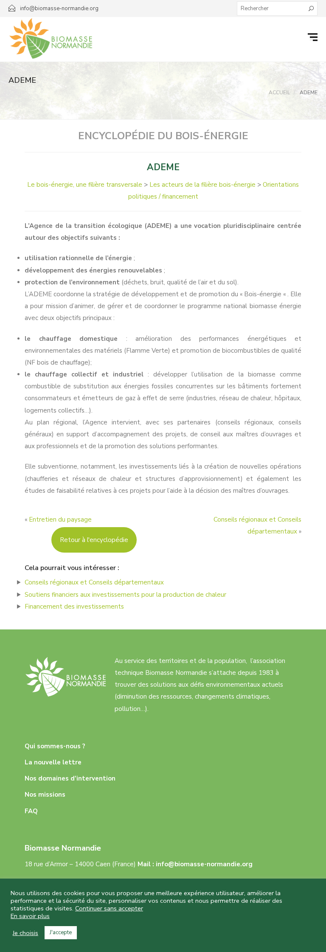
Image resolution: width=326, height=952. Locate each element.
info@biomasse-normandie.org (204, 864)
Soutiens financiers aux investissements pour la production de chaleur (125, 594)
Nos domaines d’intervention (70, 778)
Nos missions (45, 794)
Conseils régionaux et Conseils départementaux (94, 582)
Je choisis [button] (25, 933)
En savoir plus (30, 916)
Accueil (279, 92)
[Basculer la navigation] (314, 37)
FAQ (31, 811)
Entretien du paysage (60, 519)
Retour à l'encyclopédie (94, 540)
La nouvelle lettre (53, 762)
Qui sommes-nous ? (55, 746)
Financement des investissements (74, 606)
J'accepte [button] (61, 932)
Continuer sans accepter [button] (109, 908)
